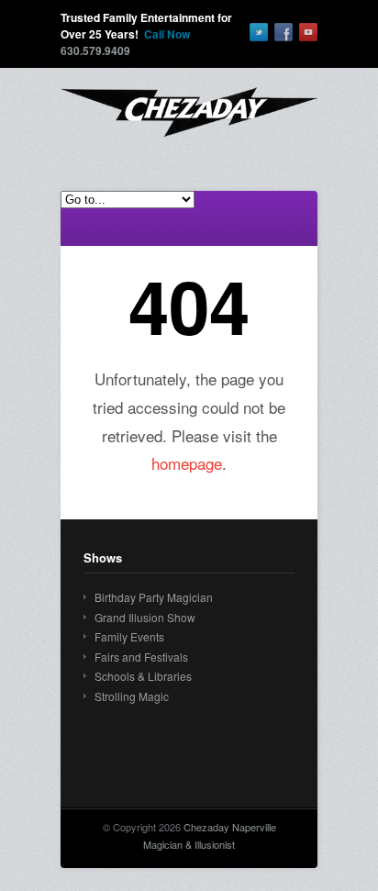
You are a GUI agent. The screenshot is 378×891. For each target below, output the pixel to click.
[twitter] (259, 32)
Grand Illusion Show (144, 617)
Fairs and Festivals (141, 656)
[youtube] (308, 32)
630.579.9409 (95, 50)
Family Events (129, 636)
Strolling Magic (131, 696)
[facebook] (283, 32)
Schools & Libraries (143, 676)
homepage (186, 462)
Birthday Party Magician (153, 597)
